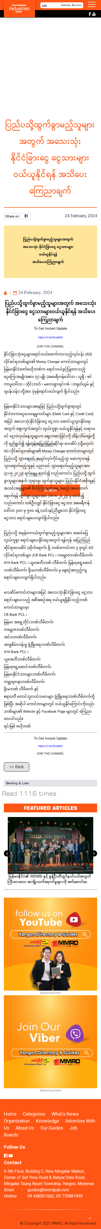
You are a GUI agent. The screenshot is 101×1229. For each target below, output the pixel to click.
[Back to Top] (90, 1218)
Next (94, 853)
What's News (65, 1114)
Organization (17, 1121)
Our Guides (52, 1128)
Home (10, 1114)
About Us (25, 1128)
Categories (34, 1114)
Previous (7, 853)
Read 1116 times (29, 793)
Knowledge (48, 1121)
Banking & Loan (17, 783)
